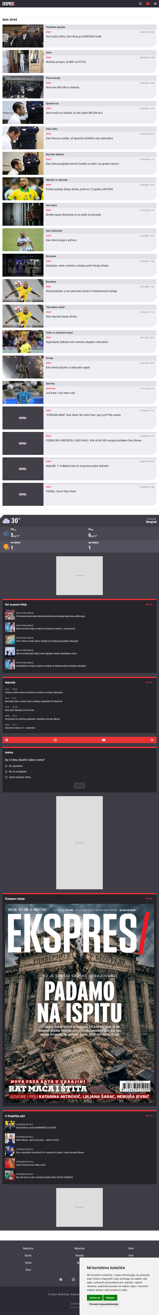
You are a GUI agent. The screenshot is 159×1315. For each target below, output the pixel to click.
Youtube (104, 740)
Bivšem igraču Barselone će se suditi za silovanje (79, 214)
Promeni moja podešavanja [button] (103, 1304)
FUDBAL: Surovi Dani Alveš (79, 494)
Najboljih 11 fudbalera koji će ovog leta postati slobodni (79, 468)
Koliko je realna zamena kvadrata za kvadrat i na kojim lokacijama (79, 691)
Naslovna (28, 1248)
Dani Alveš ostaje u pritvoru (79, 239)
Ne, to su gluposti (18, 771)
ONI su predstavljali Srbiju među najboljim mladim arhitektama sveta (79, 652)
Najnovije (79, 1248)
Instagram (55, 740)
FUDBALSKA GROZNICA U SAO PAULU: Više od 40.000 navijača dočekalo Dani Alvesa (79, 443)
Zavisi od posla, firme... (20, 777)
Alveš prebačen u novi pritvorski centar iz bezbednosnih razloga (79, 290)
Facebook (7, 740)
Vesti (131, 1248)
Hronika (79, 1255)
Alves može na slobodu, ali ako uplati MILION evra (79, 112)
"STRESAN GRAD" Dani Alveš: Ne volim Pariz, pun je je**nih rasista (79, 417)
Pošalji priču (148, 4)
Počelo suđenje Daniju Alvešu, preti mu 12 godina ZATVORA (79, 188)
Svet (131, 1255)
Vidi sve (148, 604)
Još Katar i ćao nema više (79, 392)
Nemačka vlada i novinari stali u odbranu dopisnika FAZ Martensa (79, 699)
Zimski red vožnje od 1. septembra (79, 726)
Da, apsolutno (16, 765)
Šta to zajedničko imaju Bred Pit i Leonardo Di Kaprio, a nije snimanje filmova (79, 1151)
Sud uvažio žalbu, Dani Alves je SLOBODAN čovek (79, 36)
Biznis (28, 1255)
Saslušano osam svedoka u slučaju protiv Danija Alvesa (79, 265)
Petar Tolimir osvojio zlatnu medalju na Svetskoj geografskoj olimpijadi (79, 639)
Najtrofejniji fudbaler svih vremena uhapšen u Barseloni (79, 341)
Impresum (76, 1294)
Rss (152, 740)
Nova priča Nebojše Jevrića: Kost (79, 708)
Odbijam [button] (110, 1297)
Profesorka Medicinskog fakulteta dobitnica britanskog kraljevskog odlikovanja (79, 615)
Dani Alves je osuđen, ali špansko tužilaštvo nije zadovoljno (79, 137)
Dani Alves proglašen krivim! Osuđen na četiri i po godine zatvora (79, 163)
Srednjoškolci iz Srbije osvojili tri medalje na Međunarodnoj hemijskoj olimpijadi (79, 664)
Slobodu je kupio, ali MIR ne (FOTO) (79, 61)
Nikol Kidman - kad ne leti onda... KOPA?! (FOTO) (79, 1138)
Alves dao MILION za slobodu (79, 86)
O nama (52, 1294)
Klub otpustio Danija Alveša (79, 316)
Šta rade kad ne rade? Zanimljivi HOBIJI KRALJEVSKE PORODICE (79, 1176)
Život (28, 1269)
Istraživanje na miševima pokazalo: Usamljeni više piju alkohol (79, 717)
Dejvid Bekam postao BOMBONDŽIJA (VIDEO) (79, 1126)
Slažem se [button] (94, 1297)
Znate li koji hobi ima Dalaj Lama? (79, 1163)
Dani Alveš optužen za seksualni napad (79, 367)
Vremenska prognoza (79, 521)
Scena (28, 1262)
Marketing (63, 1294)
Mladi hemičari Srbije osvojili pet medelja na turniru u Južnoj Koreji (79, 627)
